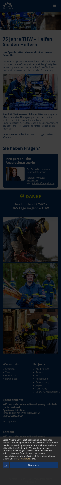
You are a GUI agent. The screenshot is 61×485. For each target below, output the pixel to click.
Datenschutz (24, 458)
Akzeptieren (34, 465)
